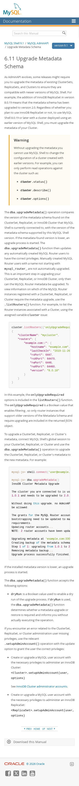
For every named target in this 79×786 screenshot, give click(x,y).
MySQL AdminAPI (37, 43)
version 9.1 (61, 45)
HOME (37, 728)
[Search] (64, 33)
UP (43, 728)
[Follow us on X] (16, 775)
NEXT (50, 728)
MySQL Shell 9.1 (14, 43)
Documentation (17, 21)
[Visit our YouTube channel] (32, 775)
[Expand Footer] (72, 764)
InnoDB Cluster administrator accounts (41, 686)
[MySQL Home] (12, 9)
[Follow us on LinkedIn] (24, 775)
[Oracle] (14, 764)
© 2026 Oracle (35, 764)
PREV (29, 728)
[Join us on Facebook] (7, 775)
